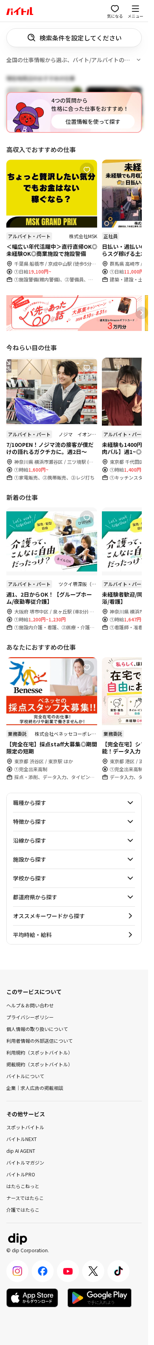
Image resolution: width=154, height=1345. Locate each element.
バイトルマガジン (25, 1162)
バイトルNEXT (21, 1139)
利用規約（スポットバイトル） (39, 1052)
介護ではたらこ (22, 1209)
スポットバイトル (25, 1127)
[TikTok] (118, 1271)
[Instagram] (17, 1271)
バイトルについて (25, 1075)
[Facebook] (43, 1271)
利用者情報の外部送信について (39, 1040)
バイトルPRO (20, 1174)
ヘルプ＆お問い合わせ (30, 1004)
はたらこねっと (22, 1186)
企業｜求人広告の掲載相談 (34, 1087)
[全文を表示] (138, 60)
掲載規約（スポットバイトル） (39, 1063)
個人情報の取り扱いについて (37, 1028)
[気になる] (87, 170)
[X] (93, 1271)
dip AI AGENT (20, 1150)
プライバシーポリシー (30, 1016)
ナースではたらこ (25, 1197)
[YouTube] (68, 1271)
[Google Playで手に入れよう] (99, 1297)
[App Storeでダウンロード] (32, 1297)
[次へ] (141, 313)
